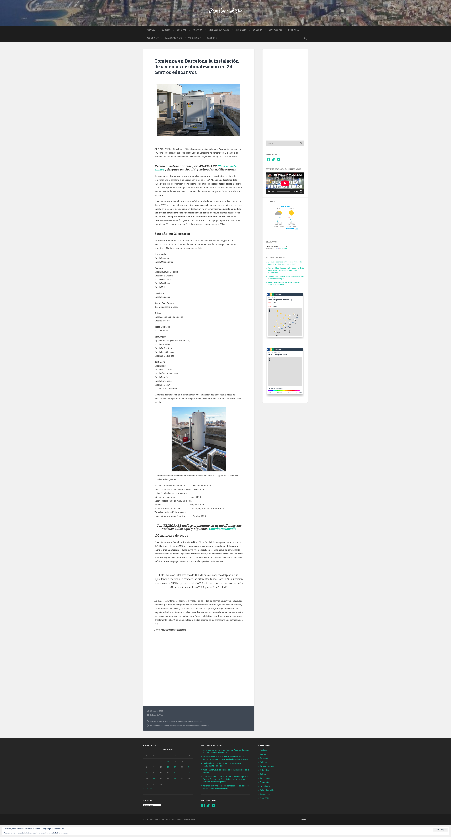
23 (154, 779)
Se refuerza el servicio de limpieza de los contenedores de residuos (179, 726)
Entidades (241, 30)
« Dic (145, 788)
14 (189, 767)
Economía (293, 30)
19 (175, 773)
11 (168, 767)
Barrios (166, 30)
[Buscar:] (285, 143)
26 (175, 779)
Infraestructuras (219, 30)
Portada (151, 30)
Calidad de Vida (173, 38)
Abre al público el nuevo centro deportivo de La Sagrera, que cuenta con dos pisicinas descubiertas (286, 270)
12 (175, 767)
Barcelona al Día (225, 10)
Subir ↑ (304, 820)
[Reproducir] (269, 191)
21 (189, 773)
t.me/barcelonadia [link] (222, 529)
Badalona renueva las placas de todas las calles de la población (284, 283)
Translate (283, 248)
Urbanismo (152, 38)
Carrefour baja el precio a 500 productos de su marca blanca (176, 721)
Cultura (257, 30)
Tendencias (194, 38)
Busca (305, 38)
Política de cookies (61, 833)
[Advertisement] (198, 668)
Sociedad (182, 30)
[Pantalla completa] (301, 191)
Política (197, 30)
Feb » (151, 788)
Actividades (275, 30)
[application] (285, 183)
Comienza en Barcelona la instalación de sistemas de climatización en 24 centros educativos (196, 66)
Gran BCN (212, 38)
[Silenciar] (297, 191)
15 (147, 773)
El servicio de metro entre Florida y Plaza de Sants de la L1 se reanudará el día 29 (285, 263)
